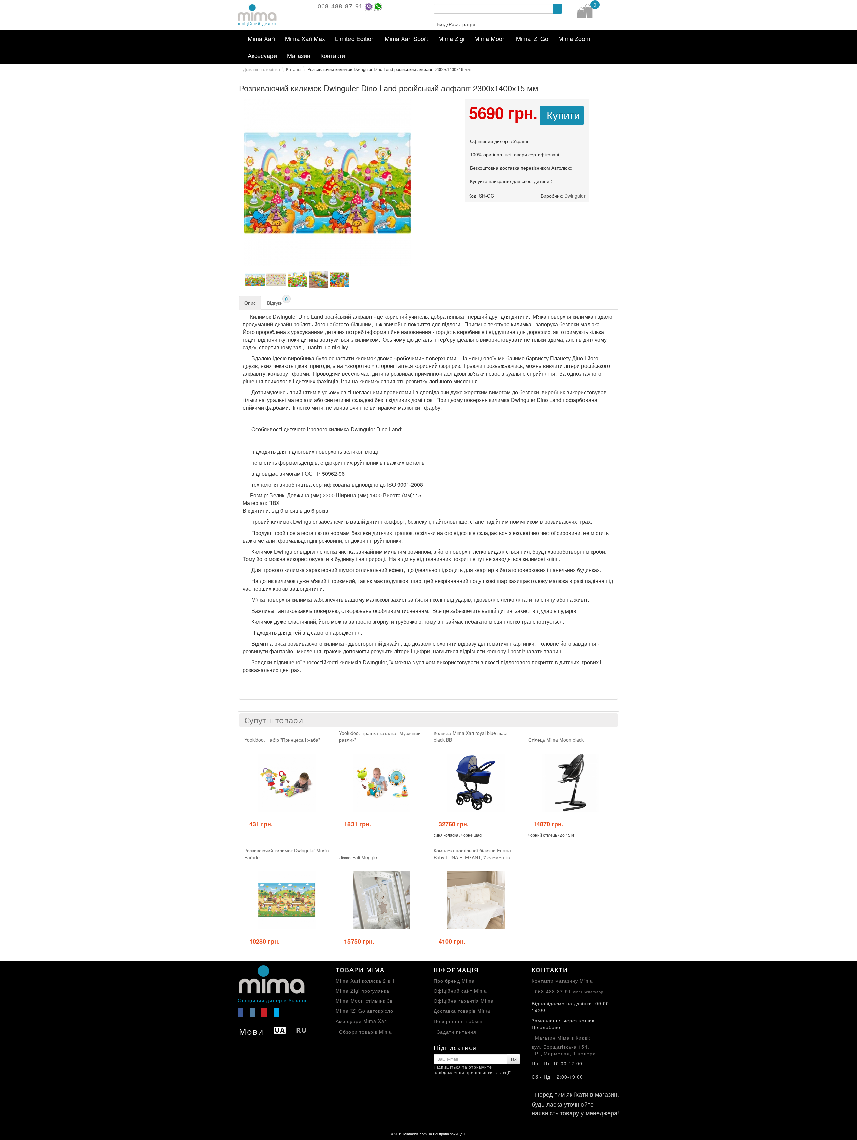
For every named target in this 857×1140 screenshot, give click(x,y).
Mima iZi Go (532, 38)
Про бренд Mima (454, 980)
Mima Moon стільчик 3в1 (366, 1000)
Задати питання (456, 1031)
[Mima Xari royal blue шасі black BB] (476, 782)
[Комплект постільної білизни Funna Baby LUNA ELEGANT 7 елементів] (476, 900)
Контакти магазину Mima (562, 980)
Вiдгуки (277, 301)
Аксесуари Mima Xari (362, 1020)
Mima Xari (261, 38)
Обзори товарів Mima (365, 1031)
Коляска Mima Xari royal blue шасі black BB (470, 736)
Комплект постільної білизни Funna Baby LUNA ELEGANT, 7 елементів (472, 854)
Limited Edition (355, 38)
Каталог (294, 69)
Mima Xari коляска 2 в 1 (365, 980)
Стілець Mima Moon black (556, 739)
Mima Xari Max (305, 38)
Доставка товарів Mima (462, 1010)
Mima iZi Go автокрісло (364, 1010)
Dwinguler (575, 195)
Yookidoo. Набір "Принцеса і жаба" (282, 739)
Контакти (332, 55)
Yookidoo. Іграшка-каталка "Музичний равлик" (380, 736)
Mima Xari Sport (406, 38)
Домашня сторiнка (261, 69)
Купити (563, 115)
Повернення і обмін (458, 1020)
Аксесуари (262, 55)
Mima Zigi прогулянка (362, 990)
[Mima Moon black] (570, 782)
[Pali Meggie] (381, 900)
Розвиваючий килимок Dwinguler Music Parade (286, 854)
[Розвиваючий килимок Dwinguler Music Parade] (286, 900)
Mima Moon (490, 38)
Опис (250, 302)
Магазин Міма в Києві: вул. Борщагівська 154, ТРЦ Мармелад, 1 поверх (563, 1045)
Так (513, 1059)
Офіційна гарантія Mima (464, 1000)
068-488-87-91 (340, 6)
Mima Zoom (574, 38)
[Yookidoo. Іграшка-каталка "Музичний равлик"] (381, 782)
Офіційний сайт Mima (460, 990)
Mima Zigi (451, 38)
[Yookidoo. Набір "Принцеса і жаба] (286, 782)
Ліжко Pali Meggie (358, 857)
